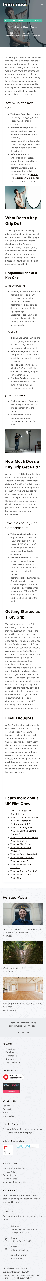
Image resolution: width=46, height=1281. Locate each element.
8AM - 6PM (16, 1258)
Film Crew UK (35, 21)
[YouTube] (23, 1032)
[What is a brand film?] (23, 952)
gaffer (36, 178)
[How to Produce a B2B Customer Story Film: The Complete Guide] (23, 914)
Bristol (6, 1112)
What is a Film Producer (21, 844)
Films (33, 1023)
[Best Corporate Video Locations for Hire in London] (23, 988)
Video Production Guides (16, 21)
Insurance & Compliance (14, 1182)
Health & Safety (10, 1178)
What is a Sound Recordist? (23, 854)
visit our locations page (20, 1132)
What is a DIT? (17, 877)
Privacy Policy (9, 1172)
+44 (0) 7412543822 (21, 1241)
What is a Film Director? (22, 857)
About (27, 1026)
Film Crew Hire (15, 1026)
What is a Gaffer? (18, 841)
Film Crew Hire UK (15, 1062)
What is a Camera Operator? (24, 817)
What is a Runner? (19, 861)
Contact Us (11, 1055)
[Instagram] (18, 1032)
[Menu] (42, 4)
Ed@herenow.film (19, 1250)
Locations (14, 1023)
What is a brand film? (13, 968)
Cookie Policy (9, 1175)
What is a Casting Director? (23, 871)
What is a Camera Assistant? (24, 837)
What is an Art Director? (22, 874)
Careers (10, 1059)
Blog (34, 1026)
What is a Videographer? (22, 827)
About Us (10, 1049)
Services (25, 1023)
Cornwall (7, 1109)
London (6, 1105)
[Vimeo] (28, 1032)
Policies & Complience (13, 1168)
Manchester (8, 1116)
